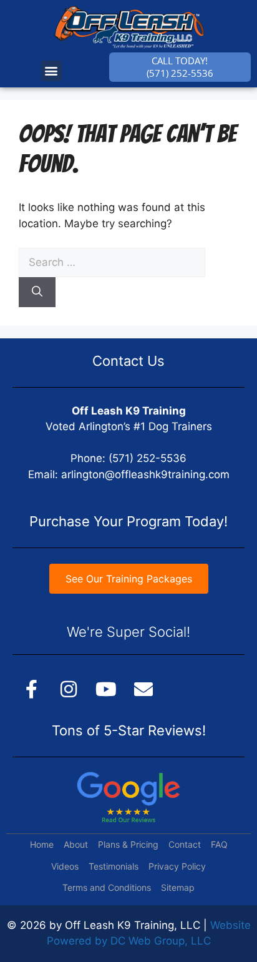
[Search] (37, 292)
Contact (184, 844)
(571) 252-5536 (148, 458)
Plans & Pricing (128, 844)
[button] (51, 71)
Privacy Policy (177, 866)
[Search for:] (112, 262)
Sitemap (178, 887)
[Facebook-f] (31, 689)
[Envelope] (143, 689)
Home (42, 844)
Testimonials (113, 866)
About (76, 844)
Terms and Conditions (106, 887)
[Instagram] (68, 689)
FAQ (219, 844)
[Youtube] (106, 689)
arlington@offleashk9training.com (145, 474)
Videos (65, 866)
